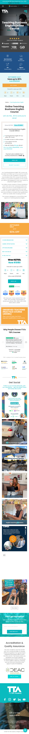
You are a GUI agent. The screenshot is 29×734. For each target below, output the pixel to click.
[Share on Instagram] (9, 699)
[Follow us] (19, 699)
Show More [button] (14, 608)
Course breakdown (7, 240)
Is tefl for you (6, 255)
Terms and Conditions (14, 725)
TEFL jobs (16, 145)
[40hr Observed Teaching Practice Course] (14, 315)
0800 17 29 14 (14, 715)
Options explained (7, 248)
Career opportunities (8, 244)
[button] (14, 405)
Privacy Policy (14, 726)
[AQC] (14, 670)
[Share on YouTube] (24, 699)
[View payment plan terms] (23, 155)
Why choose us (6, 251)
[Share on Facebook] (4, 699)
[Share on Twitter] (14, 699)
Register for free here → (14, 3)
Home (7, 102)
